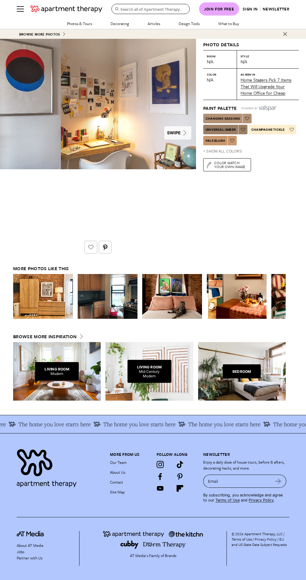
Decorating (120, 24)
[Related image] (43, 296)
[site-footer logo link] (30, 535)
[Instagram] (160, 464)
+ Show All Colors (222, 151)
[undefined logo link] (66, 9)
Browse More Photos (39, 34)
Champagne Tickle (267, 129)
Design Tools (189, 24)
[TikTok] (179, 464)
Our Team (118, 462)
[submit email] (278, 481)
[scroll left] (18, 296)
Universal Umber (221, 129)
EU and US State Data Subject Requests (259, 541)
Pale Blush (215, 140)
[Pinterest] (179, 476)
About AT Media (30, 545)
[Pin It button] (105, 247)
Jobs (20, 552)
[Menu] (20, 9)
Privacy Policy (261, 500)
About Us (117, 472)
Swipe (174, 132)
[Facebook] (160, 476)
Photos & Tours (79, 24)
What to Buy (228, 24)
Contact (116, 482)
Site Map (117, 492)
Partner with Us (29, 558)
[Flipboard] (179, 488)
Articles (154, 24)
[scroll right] (281, 296)
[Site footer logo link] (60, 467)
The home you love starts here (48, 424)
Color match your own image (230, 164)
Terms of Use (227, 500)
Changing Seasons (223, 118)
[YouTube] (160, 488)
